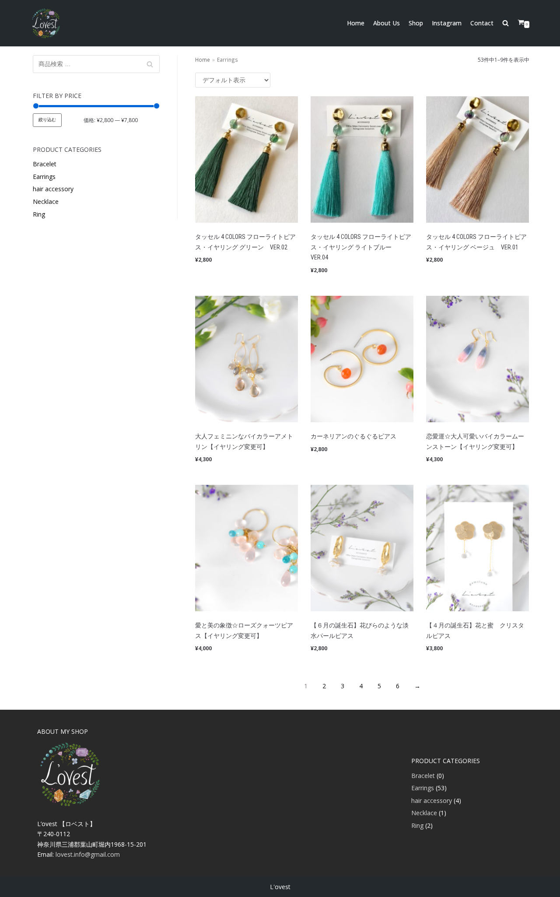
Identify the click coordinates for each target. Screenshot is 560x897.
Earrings (44, 176)
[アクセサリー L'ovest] (46, 23)
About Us (386, 23)
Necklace (46, 201)
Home (355, 23)
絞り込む (47, 120)
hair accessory (53, 189)
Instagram (447, 23)
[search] (510, 23)
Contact (482, 23)
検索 (149, 66)
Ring (39, 214)
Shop (416, 23)
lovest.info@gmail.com (88, 854)
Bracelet (44, 164)
